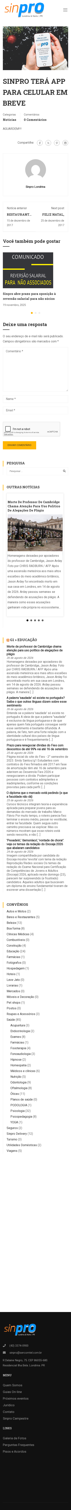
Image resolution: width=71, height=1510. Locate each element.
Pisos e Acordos (14, 1451)
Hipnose (16, 1059)
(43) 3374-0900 (18, 1345)
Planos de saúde (21, 1099)
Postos (11, 1008)
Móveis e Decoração (20, 997)
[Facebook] (40, 143)
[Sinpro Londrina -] (23, 9)
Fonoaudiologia (20, 1054)
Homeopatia (18, 1065)
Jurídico (9, 1405)
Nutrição (15, 1076)
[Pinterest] (57, 143)
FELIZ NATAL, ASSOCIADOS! (53, 216)
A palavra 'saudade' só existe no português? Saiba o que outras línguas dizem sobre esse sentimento (37, 701)
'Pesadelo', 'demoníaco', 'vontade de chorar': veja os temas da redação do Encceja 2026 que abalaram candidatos (35, 844)
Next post (57, 208)
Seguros (12, 1128)
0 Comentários (35, 120)
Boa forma (13, 928)
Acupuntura (17, 1025)
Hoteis (11, 974)
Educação (13, 951)
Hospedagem (16, 968)
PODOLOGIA (18, 1105)
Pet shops (13, 1002)
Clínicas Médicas (18, 934)
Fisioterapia (18, 1048)
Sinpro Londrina (35, 186)
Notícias (9, 120)
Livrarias (12, 985)
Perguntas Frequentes (18, 1445)
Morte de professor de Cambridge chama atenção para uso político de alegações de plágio (35, 650)
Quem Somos (12, 1385)
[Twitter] (48, 143)
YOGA (14, 1122)
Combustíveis (16, 940)
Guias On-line (12, 1392)
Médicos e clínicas (22, 1071)
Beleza (11, 923)
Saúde (11, 1019)
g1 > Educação (23, 639)
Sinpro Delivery (17, 1133)
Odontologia (18, 1082)
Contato (8, 1412)
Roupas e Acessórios (21, 1014)
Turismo (12, 1139)
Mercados (13, 991)
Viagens (12, 1151)
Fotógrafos (14, 962)
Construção (14, 945)
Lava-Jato (13, 980)
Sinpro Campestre (15, 1418)
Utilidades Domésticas (22, 1145)
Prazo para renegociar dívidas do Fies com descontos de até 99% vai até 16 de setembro (37, 747)
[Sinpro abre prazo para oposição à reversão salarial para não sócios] (28, 270)
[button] (32, 313)
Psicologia (17, 1111)
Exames (15, 1037)
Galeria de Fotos (14, 1438)
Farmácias (13, 957)
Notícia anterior (17, 208)
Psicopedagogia (21, 1116)
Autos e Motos (16, 911)
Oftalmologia (18, 1088)
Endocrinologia (20, 1031)
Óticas (14, 1094)
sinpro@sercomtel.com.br (25, 1352)
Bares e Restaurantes (21, 917)
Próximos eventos (16, 1398)
